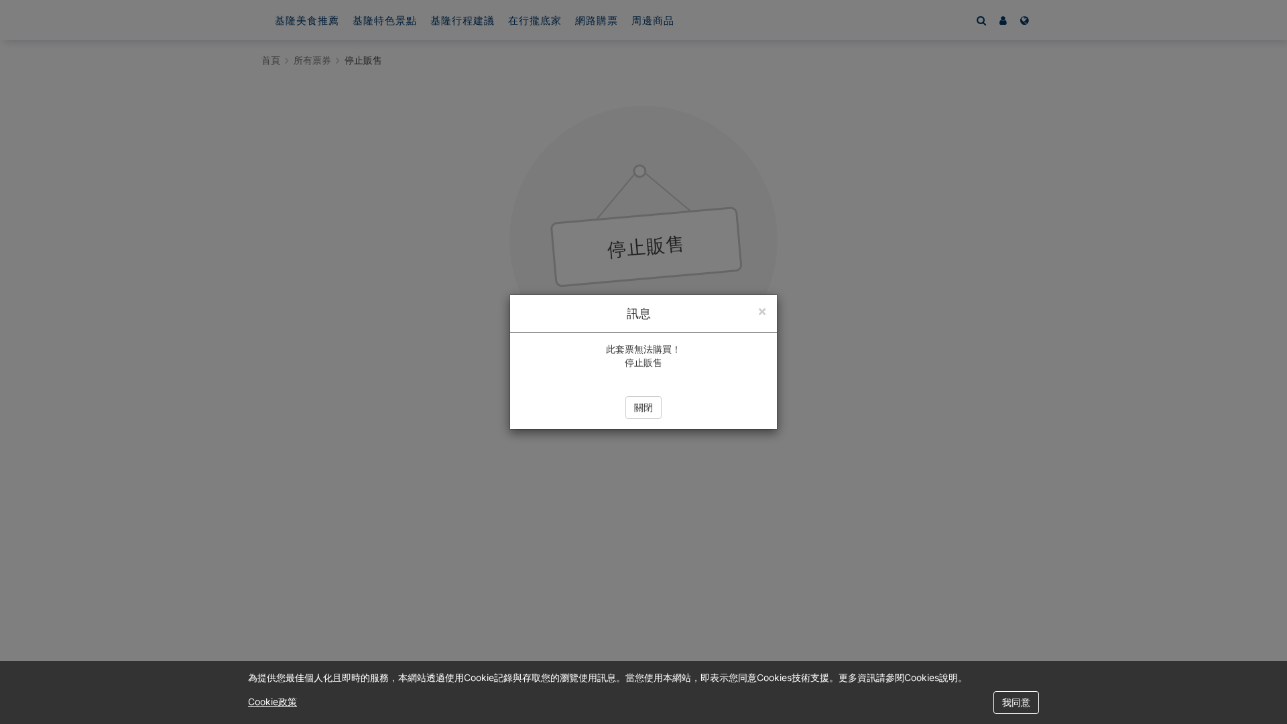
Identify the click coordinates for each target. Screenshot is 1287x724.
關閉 (643, 407)
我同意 (1016, 702)
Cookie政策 (272, 701)
